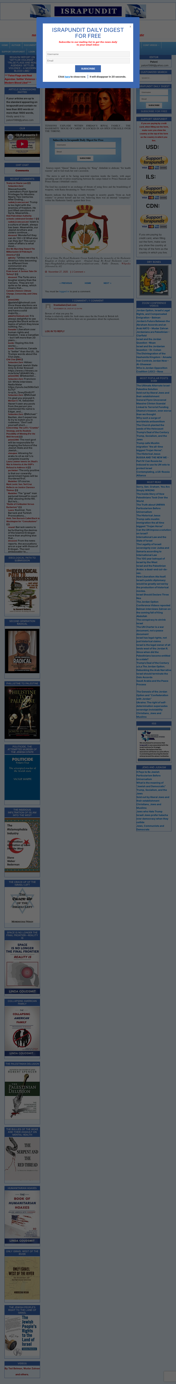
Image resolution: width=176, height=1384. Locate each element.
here (67, 76)
